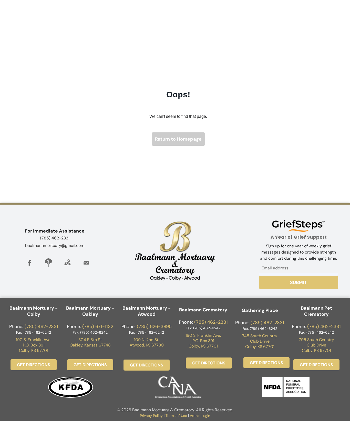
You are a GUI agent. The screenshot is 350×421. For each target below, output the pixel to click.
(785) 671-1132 (97, 326)
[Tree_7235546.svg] (48, 266)
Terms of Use (176, 415)
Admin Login (200, 415)
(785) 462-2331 (54, 238)
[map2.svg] (67, 266)
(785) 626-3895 (154, 326)
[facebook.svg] (29, 266)
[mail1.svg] (86, 266)
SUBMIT (298, 282)
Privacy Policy (151, 415)
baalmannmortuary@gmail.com (54, 245)
